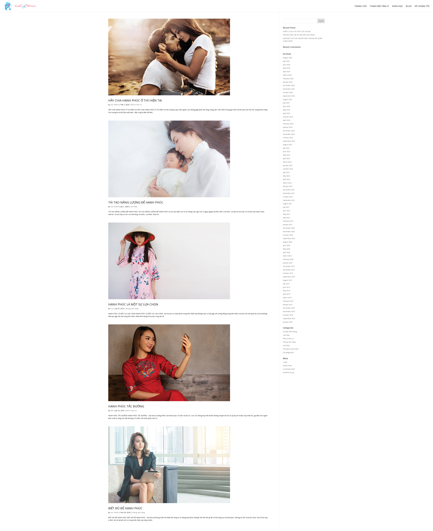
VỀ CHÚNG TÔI (422, 6)
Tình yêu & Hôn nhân (290, 349)
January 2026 (287, 82)
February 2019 (288, 301)
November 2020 (289, 231)
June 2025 (286, 106)
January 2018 (287, 322)
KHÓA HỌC (397, 6)
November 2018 (289, 311)
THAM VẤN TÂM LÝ (379, 6)
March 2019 (287, 297)
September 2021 (289, 200)
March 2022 (287, 183)
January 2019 (287, 304)
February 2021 (288, 221)
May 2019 (286, 290)
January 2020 (287, 263)
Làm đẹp (286, 335)
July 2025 (286, 103)
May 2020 (286, 249)
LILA (112, 308)
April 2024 (286, 120)
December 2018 (289, 308)
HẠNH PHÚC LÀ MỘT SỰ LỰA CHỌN (133, 304)
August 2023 (287, 145)
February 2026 (288, 78)
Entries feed (287, 365)
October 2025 (288, 92)
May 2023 (286, 155)
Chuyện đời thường (290, 331)
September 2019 (289, 277)
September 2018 (289, 318)
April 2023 (286, 158)
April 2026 (286, 71)
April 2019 (286, 294)
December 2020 (289, 228)
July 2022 (286, 172)
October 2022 (288, 169)
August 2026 (287, 58)
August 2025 (287, 99)
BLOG (409, 6)
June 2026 (286, 65)
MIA (111, 410)
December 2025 (289, 85)
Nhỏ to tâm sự (136, 105)
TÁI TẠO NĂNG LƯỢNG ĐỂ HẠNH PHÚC (135, 202)
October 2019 (288, 273)
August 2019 (287, 280)
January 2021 (287, 224)
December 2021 (289, 190)
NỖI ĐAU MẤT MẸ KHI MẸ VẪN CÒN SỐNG (299, 35)
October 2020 (288, 235)
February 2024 (288, 124)
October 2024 (288, 117)
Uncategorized (288, 352)
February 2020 (288, 259)
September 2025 (289, 96)
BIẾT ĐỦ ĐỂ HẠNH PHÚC (125, 508)
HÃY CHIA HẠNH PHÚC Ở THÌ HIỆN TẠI (135, 100)
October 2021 (288, 197)
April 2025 (286, 113)
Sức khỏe (133, 206)
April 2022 (286, 179)
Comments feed (289, 369)
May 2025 (286, 110)
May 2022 (286, 176)
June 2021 (286, 211)
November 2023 (289, 134)
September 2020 (289, 238)
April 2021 (286, 218)
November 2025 (289, 89)
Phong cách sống (132, 308)
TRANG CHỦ (360, 6)
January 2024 (287, 127)
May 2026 (286, 68)
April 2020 (286, 252)
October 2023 (288, 138)
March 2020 (287, 256)
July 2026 (286, 61)
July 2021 (286, 207)
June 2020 (286, 245)
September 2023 (289, 141)
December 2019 (289, 266)
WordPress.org (288, 372)
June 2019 (286, 287)
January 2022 (287, 186)
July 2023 (286, 148)
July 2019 (286, 284)
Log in (285, 362)
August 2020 (287, 242)
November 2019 (289, 270)
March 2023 (287, 162)
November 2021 (289, 193)
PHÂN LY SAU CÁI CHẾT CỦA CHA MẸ (297, 31)
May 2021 (286, 214)
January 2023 (287, 165)
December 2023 (289, 131)
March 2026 (287, 75)
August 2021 (287, 204)
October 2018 (288, 315)
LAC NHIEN (114, 105)
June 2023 (286, 151)
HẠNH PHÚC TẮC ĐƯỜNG (126, 406)
